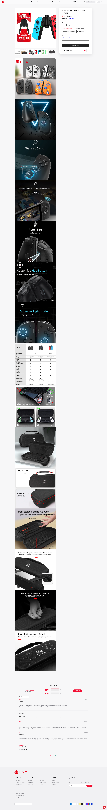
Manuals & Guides (43, 782)
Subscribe (89, 785)
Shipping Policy (79, 808)
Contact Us (41, 788)
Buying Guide (30, 780)
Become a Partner (54, 786)
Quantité (64, 35)
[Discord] (74, 778)
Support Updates (42, 786)
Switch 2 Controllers (19, 784)
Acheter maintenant (75, 45)
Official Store (30, 788)
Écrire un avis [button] (77, 690)
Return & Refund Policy (71, 808)
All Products (18, 780)
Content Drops (30, 784)
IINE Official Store (71, 18)
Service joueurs (62, 1)
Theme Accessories (19, 797)
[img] (21, 699)
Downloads (41, 784)
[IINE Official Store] (6, 2)
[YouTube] (72, 778)
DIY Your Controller (31, 786)
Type (63, 22)
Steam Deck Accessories (20, 795)
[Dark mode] (99, 2)
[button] (83, 15)
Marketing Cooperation (55, 782)
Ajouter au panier (75, 41)
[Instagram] (69, 778)
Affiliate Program (54, 784)
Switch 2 (17, 786)
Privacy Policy (65, 808)
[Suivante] (54, 27)
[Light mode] (97, 2)
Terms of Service (85, 808)
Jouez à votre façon (51, 1)
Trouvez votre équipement (36, 1)
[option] (35, 28)
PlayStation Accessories (20, 793)
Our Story (53, 780)
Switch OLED (18, 788)
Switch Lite (17, 791)
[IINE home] (20, 772)
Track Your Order (42, 780)
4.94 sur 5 (32, 690)
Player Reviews (30, 782)
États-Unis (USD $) (18, 804)
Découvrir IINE (73, 1)
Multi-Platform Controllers (20, 782)
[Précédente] (17, 27)
